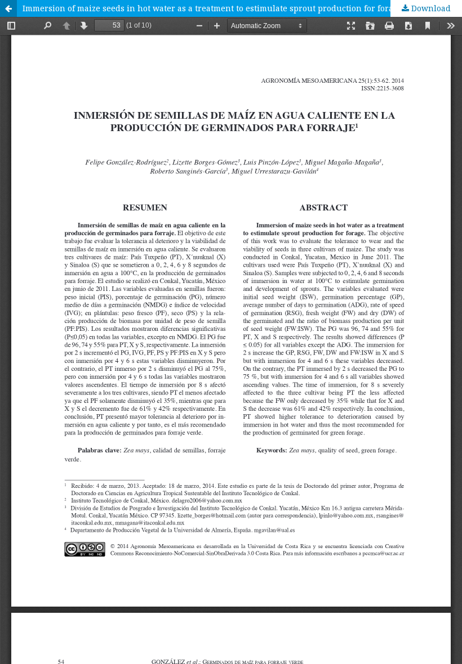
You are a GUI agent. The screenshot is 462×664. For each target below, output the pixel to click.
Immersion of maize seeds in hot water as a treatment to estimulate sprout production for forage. (213, 8)
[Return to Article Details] (8, 8)
